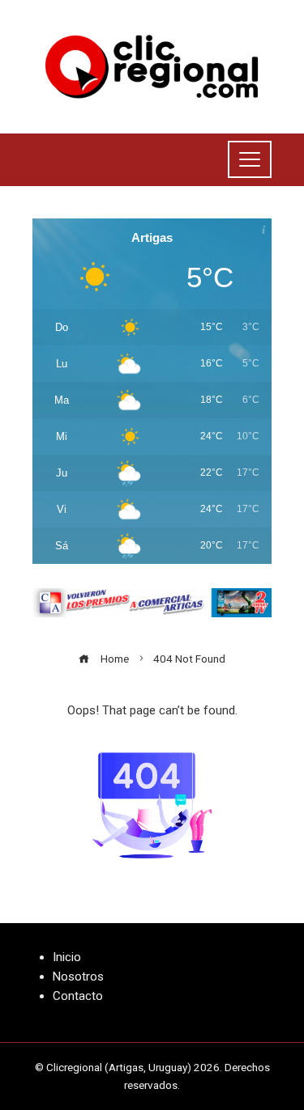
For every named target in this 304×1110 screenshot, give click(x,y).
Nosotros (78, 976)
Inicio (67, 957)
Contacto (78, 996)
